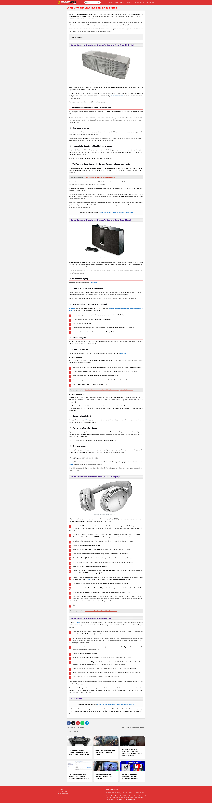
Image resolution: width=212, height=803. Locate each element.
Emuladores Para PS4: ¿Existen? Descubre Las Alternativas (120, 799)
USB (86, 420)
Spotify (71, 464)
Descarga (72, 308)
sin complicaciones (117, 96)
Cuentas (60, 796)
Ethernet (123, 353)
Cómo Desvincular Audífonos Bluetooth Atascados (116, 212)
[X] (73, 723)
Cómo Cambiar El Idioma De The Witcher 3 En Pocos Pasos (120, 794)
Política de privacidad (63, 793)
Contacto (60, 795)
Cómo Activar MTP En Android (76, 727)
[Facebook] (69, 723)
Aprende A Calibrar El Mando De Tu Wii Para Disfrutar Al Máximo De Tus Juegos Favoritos (128, 795)
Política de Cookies (62, 791)
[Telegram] (87, 723)
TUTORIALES (150, 2)
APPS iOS (129, 2)
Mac (78, 622)
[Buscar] (99, 2)
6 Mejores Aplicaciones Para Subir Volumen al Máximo (115, 704)
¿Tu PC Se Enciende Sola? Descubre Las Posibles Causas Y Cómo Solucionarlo (124, 797)
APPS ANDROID (119, 2)
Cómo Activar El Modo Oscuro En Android (133, 727)
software (88, 579)
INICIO (111, 2)
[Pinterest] (78, 723)
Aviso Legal (60, 789)
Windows (94, 282)
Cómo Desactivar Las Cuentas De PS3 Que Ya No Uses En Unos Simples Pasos (125, 792)
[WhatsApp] (82, 723)
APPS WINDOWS (139, 2)
